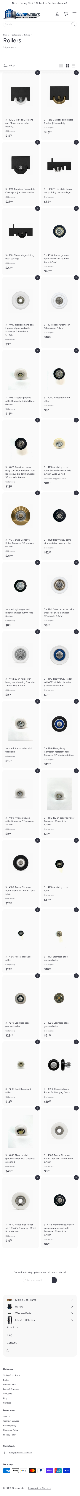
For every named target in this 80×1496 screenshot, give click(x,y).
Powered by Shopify (39, 1488)
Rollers (27, 35)
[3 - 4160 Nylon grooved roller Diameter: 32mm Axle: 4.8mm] (20, 804)
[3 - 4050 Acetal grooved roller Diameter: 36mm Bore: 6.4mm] (20, 384)
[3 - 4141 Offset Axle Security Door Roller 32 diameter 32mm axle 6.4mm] (59, 596)
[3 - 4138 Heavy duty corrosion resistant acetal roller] (59, 524)
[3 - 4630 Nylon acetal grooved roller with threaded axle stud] (20, 1141)
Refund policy (9, 1425)
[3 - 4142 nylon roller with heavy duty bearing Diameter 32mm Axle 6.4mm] (20, 665)
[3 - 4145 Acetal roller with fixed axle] (20, 733)
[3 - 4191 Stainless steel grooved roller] (59, 941)
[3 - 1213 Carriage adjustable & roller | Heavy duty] (59, 104)
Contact (7, 1403)
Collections (16, 35)
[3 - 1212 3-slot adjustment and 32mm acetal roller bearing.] (20, 106)
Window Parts (9, 1384)
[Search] (73, 24)
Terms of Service (11, 1421)
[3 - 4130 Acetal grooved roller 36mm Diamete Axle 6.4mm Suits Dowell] (59, 453)
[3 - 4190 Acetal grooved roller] (20, 941)
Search (6, 1416)
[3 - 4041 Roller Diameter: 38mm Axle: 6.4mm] (59, 309)
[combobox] (40, 24)
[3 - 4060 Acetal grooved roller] (59, 382)
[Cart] (66, 13)
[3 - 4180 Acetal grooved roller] (59, 872)
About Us (7, 1393)
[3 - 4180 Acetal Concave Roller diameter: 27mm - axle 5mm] (20, 873)
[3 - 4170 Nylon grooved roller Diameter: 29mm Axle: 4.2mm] (59, 804)
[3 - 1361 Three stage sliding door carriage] (20, 240)
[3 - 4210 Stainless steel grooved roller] (20, 1007)
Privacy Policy (10, 1435)
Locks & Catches (11, 1389)
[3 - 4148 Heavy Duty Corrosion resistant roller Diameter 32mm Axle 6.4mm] (59, 734)
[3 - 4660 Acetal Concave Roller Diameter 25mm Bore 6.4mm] (59, 1141)
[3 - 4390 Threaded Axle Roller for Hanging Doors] (59, 1073)
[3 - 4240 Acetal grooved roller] (20, 1073)
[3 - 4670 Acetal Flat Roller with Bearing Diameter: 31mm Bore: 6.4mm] (20, 1211)
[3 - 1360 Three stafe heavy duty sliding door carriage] (59, 174)
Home (6, 35)
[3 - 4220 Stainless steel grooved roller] (59, 1007)
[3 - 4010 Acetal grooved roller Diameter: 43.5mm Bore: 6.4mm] (59, 241)
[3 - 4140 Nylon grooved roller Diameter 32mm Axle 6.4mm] (20, 596)
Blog (5, 1398)
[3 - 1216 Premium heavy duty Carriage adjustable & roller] (20, 174)
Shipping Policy (10, 1430)
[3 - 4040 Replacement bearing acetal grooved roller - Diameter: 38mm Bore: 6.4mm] (20, 312)
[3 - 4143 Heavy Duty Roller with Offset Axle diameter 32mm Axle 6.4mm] (59, 665)
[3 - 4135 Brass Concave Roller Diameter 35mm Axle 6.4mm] (20, 526)
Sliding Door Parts (11, 1375)
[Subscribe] (54, 1280)
